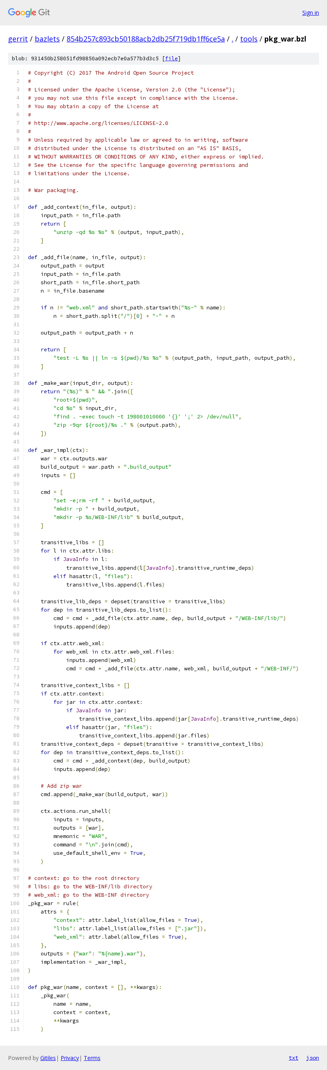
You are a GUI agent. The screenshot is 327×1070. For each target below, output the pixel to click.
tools (249, 39)
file (171, 58)
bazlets (47, 39)
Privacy (70, 1058)
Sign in (310, 12)
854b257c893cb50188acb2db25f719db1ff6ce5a (146, 39)
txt (293, 1057)
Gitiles (48, 1058)
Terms (92, 1058)
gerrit (18, 39)
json (312, 1057)
